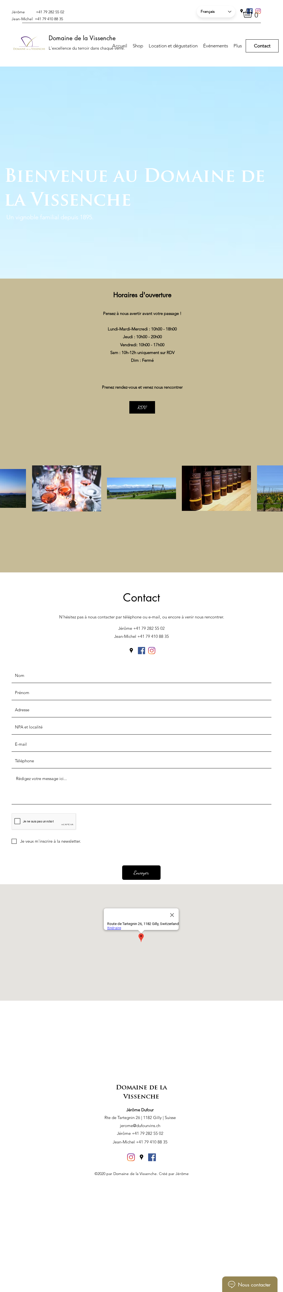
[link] (253, 13)
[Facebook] (141, 650)
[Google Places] (241, 11)
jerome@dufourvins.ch (140, 1125)
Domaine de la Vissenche (82, 38)
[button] (238, 45)
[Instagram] (151, 650)
